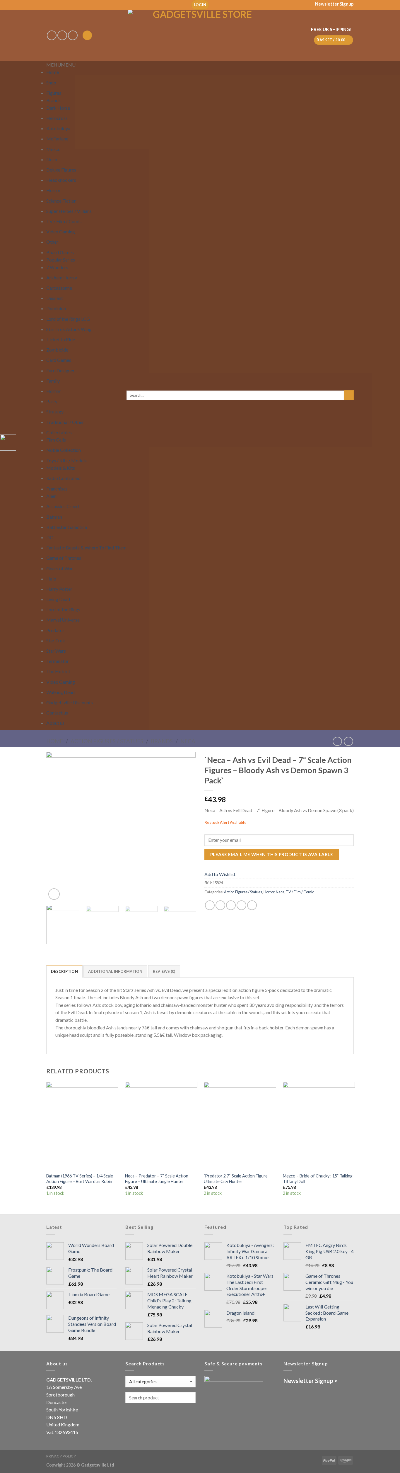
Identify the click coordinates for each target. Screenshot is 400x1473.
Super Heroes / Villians (69, 211)
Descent (54, 298)
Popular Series (60, 259)
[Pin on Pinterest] (241, 905)
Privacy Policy (61, 1456)
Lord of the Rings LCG (68, 319)
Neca (51, 159)
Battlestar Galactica (66, 527)
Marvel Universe (63, 619)
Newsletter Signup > (310, 1380)
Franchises (57, 488)
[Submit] (349, 395)
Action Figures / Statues (107, 741)
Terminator (57, 661)
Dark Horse (58, 108)
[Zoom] (54, 894)
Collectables (59, 432)
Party (51, 401)
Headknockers (61, 180)
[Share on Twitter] (220, 905)
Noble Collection (63, 450)
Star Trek (55, 640)
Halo (51, 578)
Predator (55, 630)
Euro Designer (60, 370)
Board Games (60, 252)
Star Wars (56, 651)
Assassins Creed (62, 506)
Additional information (115, 971)
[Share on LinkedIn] (252, 905)
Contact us (57, 712)
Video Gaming (60, 231)
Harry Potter (59, 589)
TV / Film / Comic (64, 221)
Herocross (57, 118)
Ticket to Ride (60, 339)
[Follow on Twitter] (73, 35)
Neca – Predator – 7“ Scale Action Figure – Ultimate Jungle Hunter (156, 1178)
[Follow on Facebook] (52, 35)
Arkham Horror (62, 277)
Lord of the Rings (63, 609)
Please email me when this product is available (271, 854)
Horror (53, 190)
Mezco (53, 149)
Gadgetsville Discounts (69, 702)
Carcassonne (59, 288)
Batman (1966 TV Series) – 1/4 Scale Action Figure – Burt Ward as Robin (79, 1178)
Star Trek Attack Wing (69, 329)
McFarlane (57, 138)
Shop (51, 82)
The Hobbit (58, 671)
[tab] (64, 971)
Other (52, 242)
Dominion (56, 308)
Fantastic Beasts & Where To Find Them (86, 547)
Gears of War (59, 568)
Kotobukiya (58, 128)
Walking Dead (60, 692)
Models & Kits (60, 468)
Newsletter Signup (334, 3)
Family (53, 380)
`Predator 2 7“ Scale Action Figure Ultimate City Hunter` (236, 1178)
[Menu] (87, 35)
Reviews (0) (164, 971)
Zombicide (57, 349)
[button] (61, 64)
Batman (54, 517)
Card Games (58, 360)
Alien (51, 496)
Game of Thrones (63, 558)
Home (52, 72)
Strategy (55, 411)
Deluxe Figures (61, 169)
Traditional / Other (65, 422)
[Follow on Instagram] (62, 35)
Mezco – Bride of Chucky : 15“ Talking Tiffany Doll (318, 1178)
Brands (53, 100)
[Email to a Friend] (231, 905)
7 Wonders (57, 267)
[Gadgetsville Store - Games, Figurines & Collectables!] (200, 35)
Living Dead (58, 599)
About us (55, 723)
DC (49, 537)
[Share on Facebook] (210, 905)
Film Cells (56, 439)
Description (64, 971)
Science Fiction (61, 200)
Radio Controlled (63, 478)
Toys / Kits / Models (66, 460)
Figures (53, 93)
